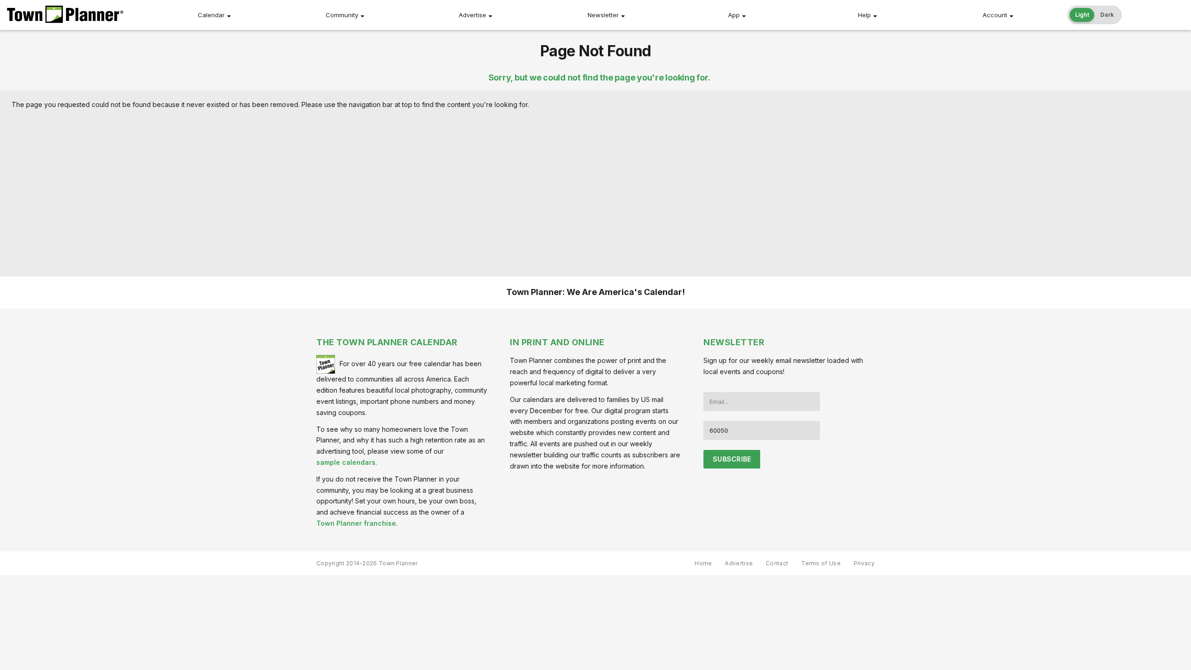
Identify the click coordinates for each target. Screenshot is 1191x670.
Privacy (864, 563)
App (734, 15)
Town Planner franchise (356, 523)
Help (864, 15)
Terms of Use (821, 563)
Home (703, 563)
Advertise (472, 15)
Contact (777, 563)
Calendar (211, 15)
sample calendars (345, 462)
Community (342, 15)
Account (995, 15)
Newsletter (603, 15)
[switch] (1094, 15)
